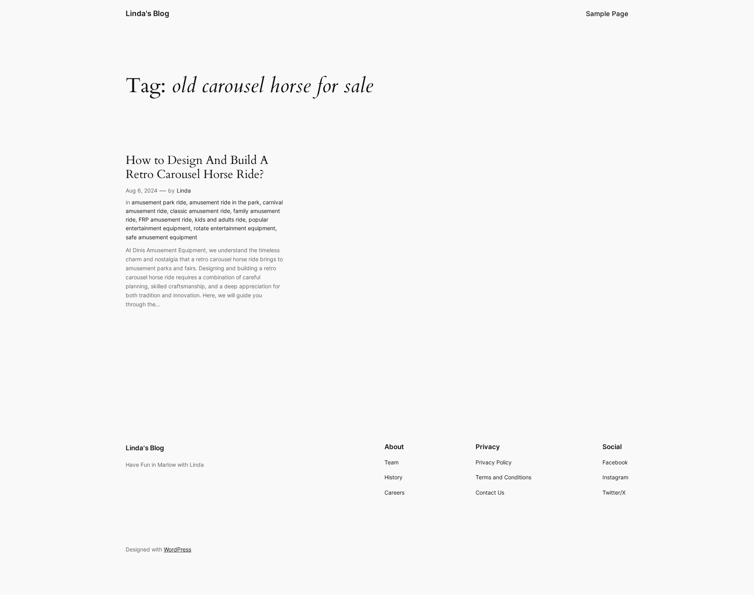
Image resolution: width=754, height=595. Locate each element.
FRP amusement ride (165, 219)
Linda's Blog (147, 13)
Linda (184, 190)
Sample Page (607, 14)
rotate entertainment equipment (234, 228)
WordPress (177, 549)
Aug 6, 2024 (141, 190)
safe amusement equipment (161, 237)
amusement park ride (159, 202)
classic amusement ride (200, 210)
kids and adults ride (220, 219)
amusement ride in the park (224, 202)
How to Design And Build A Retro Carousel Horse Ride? (197, 168)
